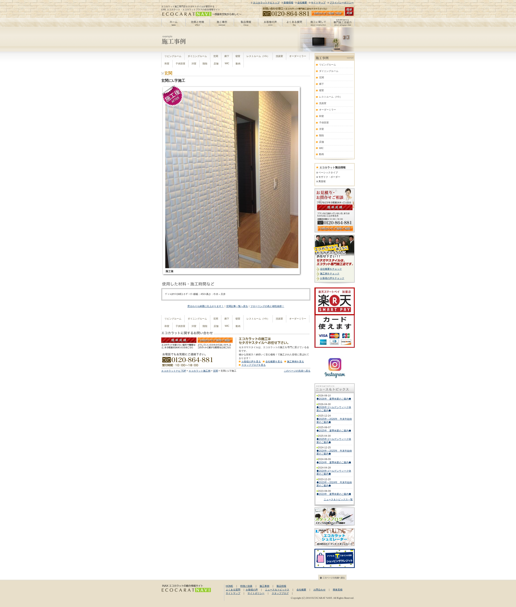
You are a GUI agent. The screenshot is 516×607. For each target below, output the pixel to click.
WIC (227, 63)
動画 (238, 63)
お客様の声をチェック (332, 278)
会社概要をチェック (331, 269)
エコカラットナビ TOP (173, 370)
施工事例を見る (295, 361)
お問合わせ (319, 589)
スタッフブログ (280, 593)
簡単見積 (337, 589)
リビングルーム (172, 56)
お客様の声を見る (251, 361)
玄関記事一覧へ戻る (237, 306)
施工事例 (264, 586)
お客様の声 (252, 589)
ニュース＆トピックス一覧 (338, 499)
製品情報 (281, 586)
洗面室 (279, 56)
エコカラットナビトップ (266, 2)
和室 (166, 63)
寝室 (237, 56)
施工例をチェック (329, 273)
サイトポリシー (256, 593)
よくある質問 (233, 589)
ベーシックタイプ (328, 172)
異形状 (322, 181)
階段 (205, 63)
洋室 (193, 63)
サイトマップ (318, 2)
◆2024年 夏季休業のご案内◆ (333, 462)
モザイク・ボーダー (329, 177)
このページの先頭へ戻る (297, 370)
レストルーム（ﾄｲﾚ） (258, 56)
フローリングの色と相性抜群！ (267, 306)
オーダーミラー (297, 56)
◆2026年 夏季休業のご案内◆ (333, 398)
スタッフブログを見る (253, 365)
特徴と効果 (246, 586)
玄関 (215, 56)
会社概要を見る (273, 361)
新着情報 (288, 2)
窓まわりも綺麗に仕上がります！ (205, 306)
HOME (229, 586)
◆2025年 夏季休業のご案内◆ (333, 430)
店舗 (216, 63)
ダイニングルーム (197, 56)
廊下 (226, 56)
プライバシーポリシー (342, 2)
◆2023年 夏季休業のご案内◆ (333, 494)
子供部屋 (180, 63)
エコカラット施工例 (199, 370)
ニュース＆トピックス (277, 589)
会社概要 (302, 2)
